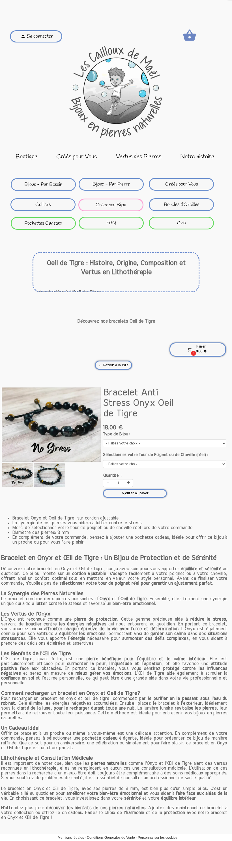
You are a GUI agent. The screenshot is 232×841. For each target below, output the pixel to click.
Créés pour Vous (76, 157)
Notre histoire (197, 157)
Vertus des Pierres (138, 157)
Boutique (26, 157)
